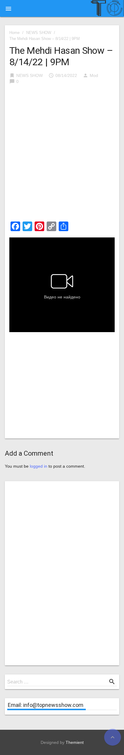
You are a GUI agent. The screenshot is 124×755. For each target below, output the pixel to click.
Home (14, 32)
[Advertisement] (62, 155)
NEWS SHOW (38, 32)
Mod (94, 75)
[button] (8, 8)
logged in (38, 466)
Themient (75, 742)
